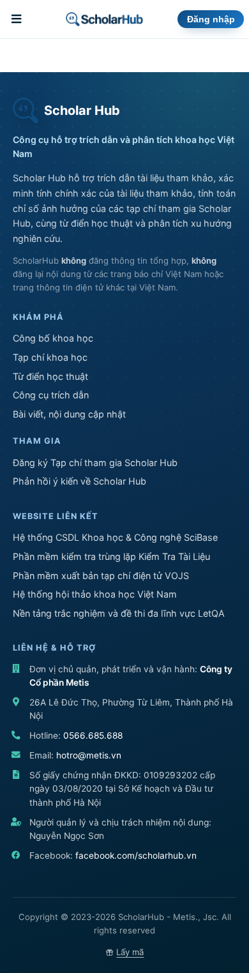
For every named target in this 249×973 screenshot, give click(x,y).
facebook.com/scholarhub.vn (136, 855)
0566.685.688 (93, 735)
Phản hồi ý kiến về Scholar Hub (79, 481)
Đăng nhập (211, 19)
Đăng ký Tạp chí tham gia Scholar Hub (95, 462)
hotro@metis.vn (88, 755)
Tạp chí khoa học (50, 357)
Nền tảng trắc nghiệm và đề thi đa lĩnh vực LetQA (119, 613)
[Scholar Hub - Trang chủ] (104, 19)
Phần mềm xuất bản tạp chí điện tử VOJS (101, 575)
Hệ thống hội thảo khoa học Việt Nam (95, 594)
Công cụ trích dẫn (51, 394)
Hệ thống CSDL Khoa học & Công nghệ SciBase (115, 537)
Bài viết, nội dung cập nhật (69, 414)
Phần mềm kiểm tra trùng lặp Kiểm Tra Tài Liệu (111, 556)
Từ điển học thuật (50, 376)
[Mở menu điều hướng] (18, 19)
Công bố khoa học (53, 338)
